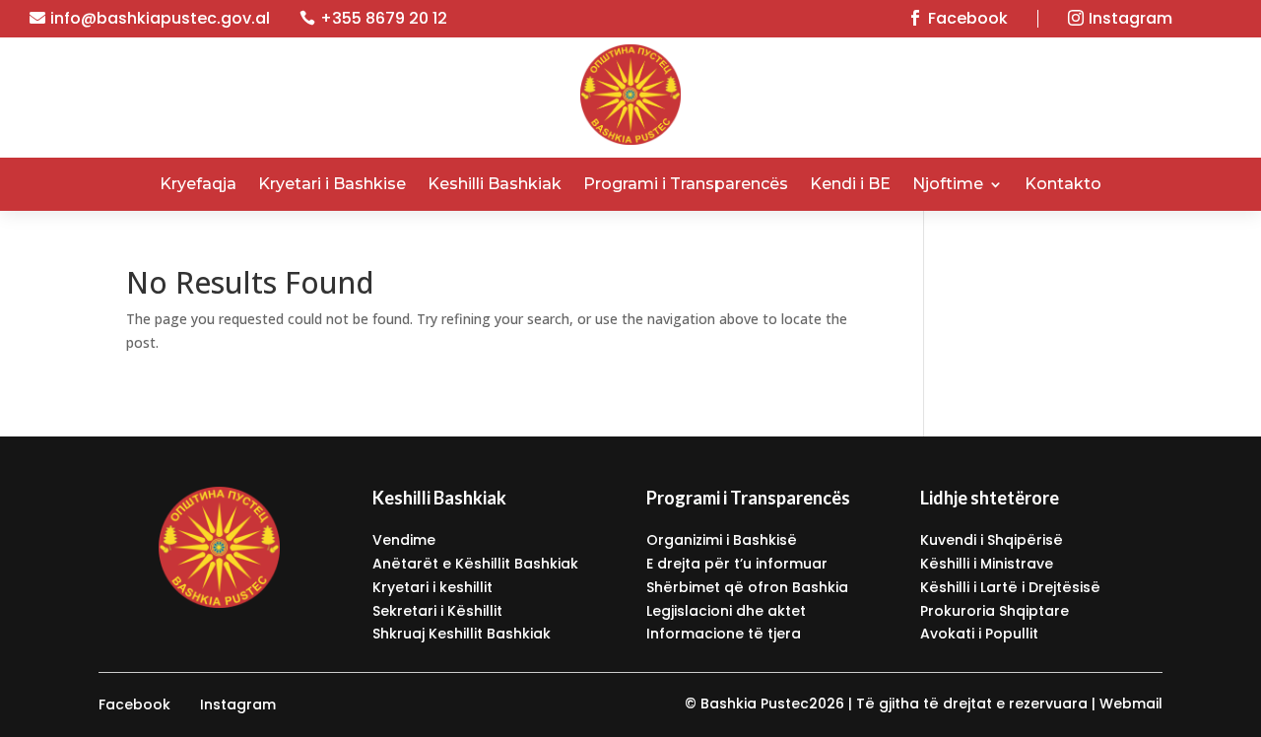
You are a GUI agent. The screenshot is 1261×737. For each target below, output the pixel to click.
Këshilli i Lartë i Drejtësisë (1010, 587)
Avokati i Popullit (979, 633)
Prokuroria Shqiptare (994, 611)
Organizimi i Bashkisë (721, 540)
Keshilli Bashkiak (495, 183)
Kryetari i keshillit (432, 587)
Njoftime (947, 183)
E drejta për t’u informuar (737, 563)
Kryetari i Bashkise (332, 183)
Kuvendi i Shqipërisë (991, 540)
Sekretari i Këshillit (437, 611)
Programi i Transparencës (685, 183)
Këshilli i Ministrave (986, 563)
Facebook (968, 18)
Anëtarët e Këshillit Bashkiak (475, 563)
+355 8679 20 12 (383, 18)
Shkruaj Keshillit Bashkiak (461, 633)
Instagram (1130, 18)
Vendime (403, 540)
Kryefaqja (198, 183)
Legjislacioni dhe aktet (726, 611)
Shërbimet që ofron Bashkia (747, 587)
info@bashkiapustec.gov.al (160, 18)
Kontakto (1063, 183)
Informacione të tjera (723, 633)
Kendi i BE (850, 183)
